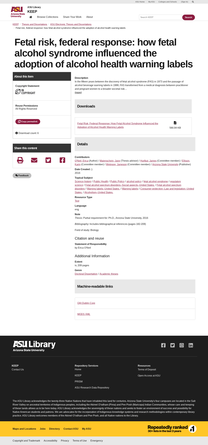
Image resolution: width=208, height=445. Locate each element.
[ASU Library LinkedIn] (190, 345)
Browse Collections (47, 17)
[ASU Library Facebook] (163, 345)
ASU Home (140, 2)
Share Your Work (72, 17)
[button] (16, 133)
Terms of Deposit (147, 369)
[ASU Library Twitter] (172, 345)
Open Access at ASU (149, 375)
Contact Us (18, 369)
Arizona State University (165, 164)
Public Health (100, 181)
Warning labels (130, 188)
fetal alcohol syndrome (156, 181)
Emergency (96, 440)
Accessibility (50, 440)
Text (77, 201)
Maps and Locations (24, 429)
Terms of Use (80, 440)
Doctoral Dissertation (86, 274)
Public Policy (117, 181)
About (89, 17)
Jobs (43, 429)
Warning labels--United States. (103, 188)
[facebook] (62, 160)
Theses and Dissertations (34, 24)
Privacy (65, 440)
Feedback (23, 175)
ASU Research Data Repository (92, 387)
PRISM (79, 381)
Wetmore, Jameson (116, 164)
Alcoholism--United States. (98, 192)
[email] (34, 160)
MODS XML (83, 314)
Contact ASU (70, 429)
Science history (83, 181)
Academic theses (109, 274)
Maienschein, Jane (110, 160)
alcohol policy (134, 181)
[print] (20, 160)
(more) (78, 92)
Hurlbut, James (148, 160)
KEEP (32, 11)
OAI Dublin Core (86, 303)
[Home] (19, 12)
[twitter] (48, 160)
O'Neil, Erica (81, 160)
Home (78, 369)
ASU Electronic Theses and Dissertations (71, 24)
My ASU (151, 2)
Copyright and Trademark (26, 440)
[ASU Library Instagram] (181, 345)
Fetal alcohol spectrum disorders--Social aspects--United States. (120, 185)
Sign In (184, 2)
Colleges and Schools (168, 2)
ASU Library (34, 7)
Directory (54, 429)
